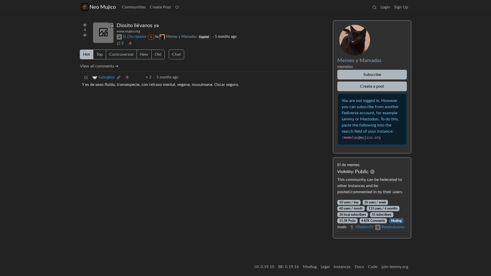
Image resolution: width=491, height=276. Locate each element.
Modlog (396, 220)
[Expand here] (103, 32)
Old (158, 54)
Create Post (160, 7)
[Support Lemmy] (177, 7)
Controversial (121, 54)
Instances (342, 267)
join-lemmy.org (395, 267)
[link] (130, 44)
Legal (325, 267)
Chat (176, 54)
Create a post (372, 86)
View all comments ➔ (99, 66)
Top (99, 54)
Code (372, 267)
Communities (134, 7)
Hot (86, 54)
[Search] (374, 7)
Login (385, 7)
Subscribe (372, 75)
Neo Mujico (103, 7)
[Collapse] (86, 78)
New (144, 54)
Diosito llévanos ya (138, 25)
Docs (359, 267)
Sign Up (401, 7)
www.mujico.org (128, 31)
